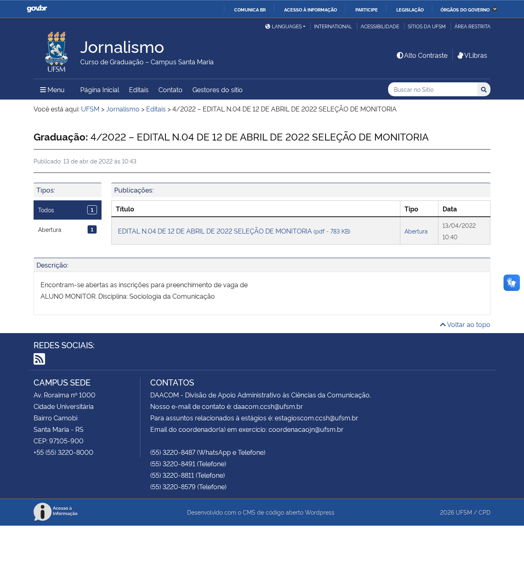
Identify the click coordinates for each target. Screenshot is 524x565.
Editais (139, 89)
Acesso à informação (310, 9)
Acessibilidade (380, 26)
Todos (65, 209)
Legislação (410, 9)
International (333, 26)
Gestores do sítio (217, 89)
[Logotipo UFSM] (57, 49)
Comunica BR (250, 9)
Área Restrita (472, 26)
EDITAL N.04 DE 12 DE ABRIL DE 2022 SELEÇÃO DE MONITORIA (234, 230)
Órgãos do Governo (465, 9)
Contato (170, 89)
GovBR (37, 9)
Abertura (65, 229)
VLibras (475, 54)
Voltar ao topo (468, 324)
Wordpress (319, 512)
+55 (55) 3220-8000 (63, 451)
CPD (484, 512)
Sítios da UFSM (427, 26)
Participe (366, 9)
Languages (287, 26)
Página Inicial (99, 89)
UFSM (464, 512)
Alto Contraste (425, 54)
